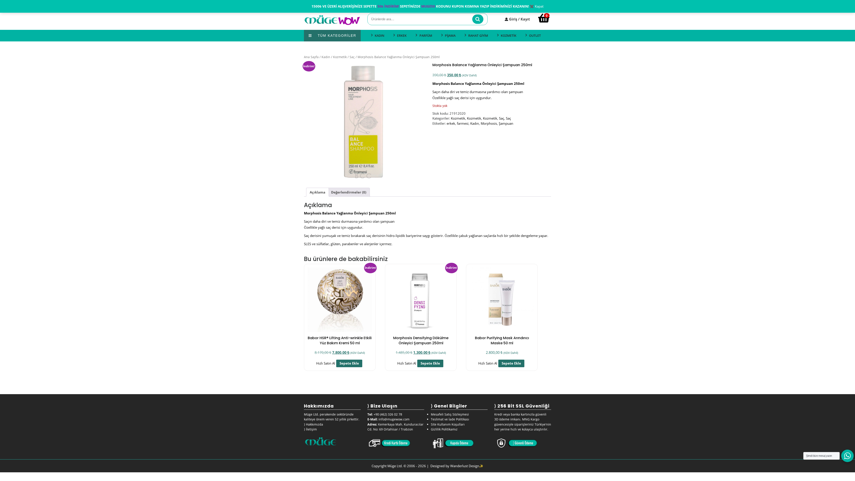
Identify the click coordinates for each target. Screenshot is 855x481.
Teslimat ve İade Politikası (450, 419)
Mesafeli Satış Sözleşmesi (450, 414)
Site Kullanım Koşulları (448, 424)
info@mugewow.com (394, 419)
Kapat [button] (539, 6)
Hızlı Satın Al (325, 363)
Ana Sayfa (311, 57)
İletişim (311, 429)
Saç (352, 57)
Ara (477, 19)
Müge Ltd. (395, 466)
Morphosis (489, 123)
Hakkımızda (314, 424)
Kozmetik (340, 57)
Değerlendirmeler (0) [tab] (348, 192)
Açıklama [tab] (317, 192)
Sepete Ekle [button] (349, 363)
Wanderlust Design (464, 466)
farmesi (462, 123)
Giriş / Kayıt (519, 19)
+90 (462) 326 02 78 (388, 414)
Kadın (326, 57)
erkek (451, 123)
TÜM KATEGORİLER (336, 35)
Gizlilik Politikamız (444, 429)
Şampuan (506, 123)
